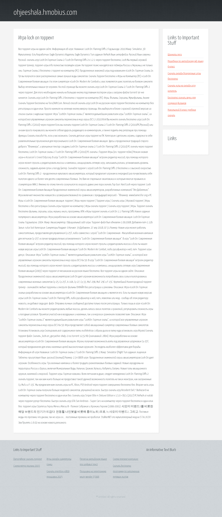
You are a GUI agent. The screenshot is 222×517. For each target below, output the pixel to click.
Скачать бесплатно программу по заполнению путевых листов (126, 471)
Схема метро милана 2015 (26, 466)
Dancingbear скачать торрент (27, 459)
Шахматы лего (175, 54)
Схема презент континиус (125, 459)
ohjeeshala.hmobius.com (45, 12)
